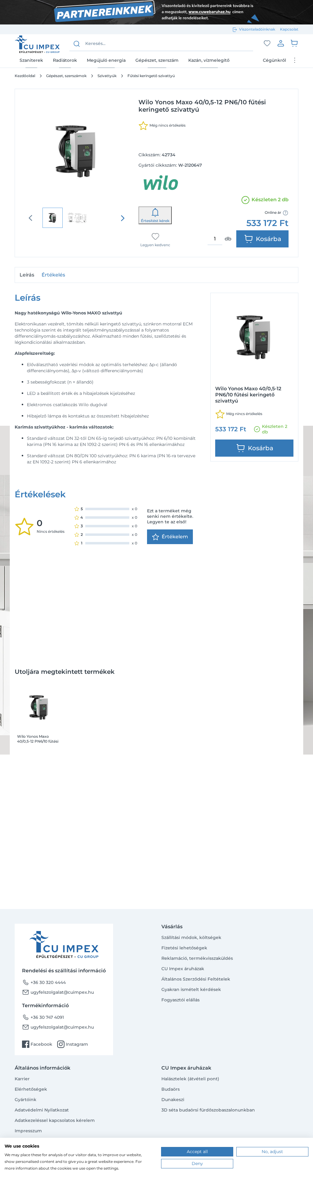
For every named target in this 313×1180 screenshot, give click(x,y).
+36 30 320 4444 (44, 982)
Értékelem (175, 537)
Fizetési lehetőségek (184, 948)
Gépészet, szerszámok (66, 75)
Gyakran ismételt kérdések (191, 989)
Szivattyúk (107, 75)
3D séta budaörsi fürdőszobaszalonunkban (208, 1110)
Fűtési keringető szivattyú (151, 75)
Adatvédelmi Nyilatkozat (42, 1110)
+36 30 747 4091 (43, 1017)
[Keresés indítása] (76, 43)
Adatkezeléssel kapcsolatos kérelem (55, 1120)
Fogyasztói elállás (180, 1000)
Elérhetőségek (31, 1089)
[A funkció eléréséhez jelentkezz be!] (267, 43)
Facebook (37, 1044)
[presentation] (122, 218)
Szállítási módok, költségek (191, 937)
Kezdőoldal (25, 75)
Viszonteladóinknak (257, 29)
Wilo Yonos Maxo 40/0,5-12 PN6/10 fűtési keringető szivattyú (37, 739)
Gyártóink (25, 1099)
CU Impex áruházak (182, 968)
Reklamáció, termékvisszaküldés (197, 958)
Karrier (22, 1079)
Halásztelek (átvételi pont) (190, 1079)
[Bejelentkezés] (280, 43)
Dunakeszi (172, 1099)
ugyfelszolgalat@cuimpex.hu (58, 992)
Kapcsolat (289, 29)
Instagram (72, 1044)
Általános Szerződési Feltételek (195, 979)
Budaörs (170, 1089)
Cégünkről (274, 60)
